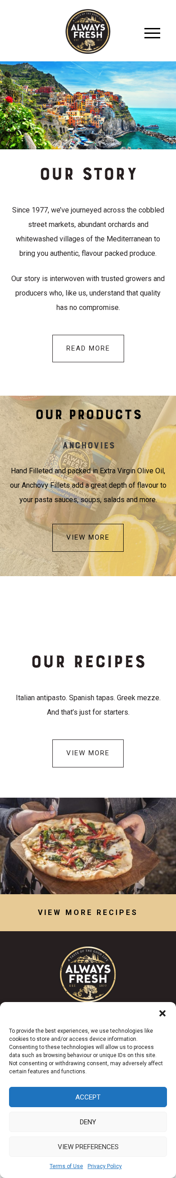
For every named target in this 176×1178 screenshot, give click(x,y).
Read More (88, 348)
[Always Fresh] (88, 31)
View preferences (88, 1147)
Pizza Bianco (88, 846)
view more (88, 537)
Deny (88, 1122)
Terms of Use (66, 1166)
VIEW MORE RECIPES (88, 912)
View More (88, 753)
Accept (88, 1097)
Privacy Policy (105, 1166)
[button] (162, 1013)
